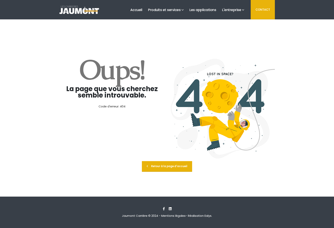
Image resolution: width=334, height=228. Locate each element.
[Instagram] (170, 209)
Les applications (202, 17)
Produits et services (164, 17)
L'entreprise (231, 17)
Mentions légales (173, 216)
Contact (263, 10)
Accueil (136, 17)
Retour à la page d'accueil (169, 166)
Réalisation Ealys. (200, 216)
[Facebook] (163, 209)
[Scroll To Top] (327, 223)
